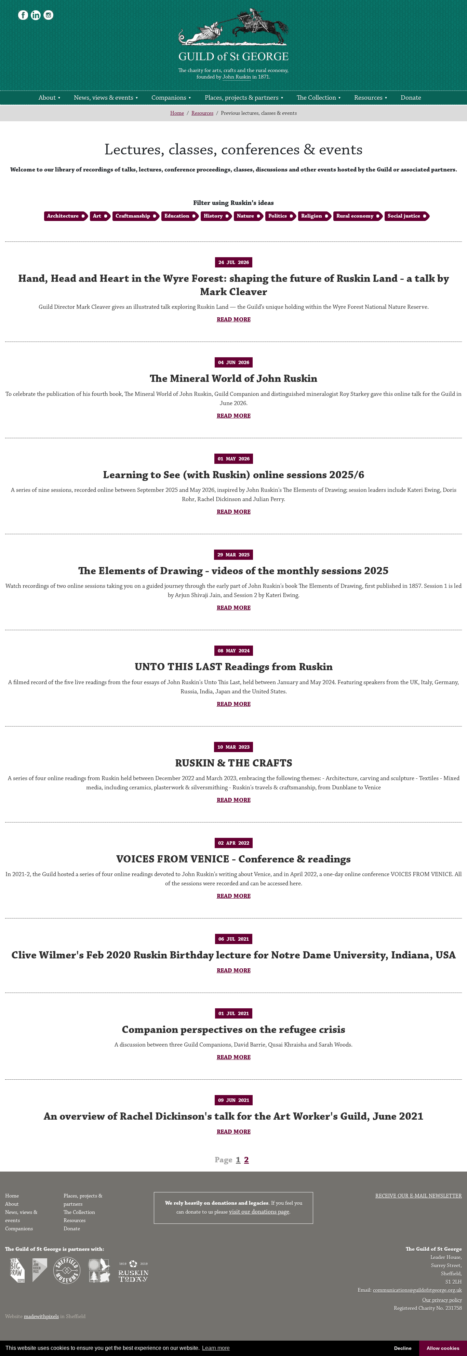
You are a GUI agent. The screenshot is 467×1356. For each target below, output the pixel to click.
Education (176, 216)
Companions (168, 98)
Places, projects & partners (242, 98)
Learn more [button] (216, 1348)
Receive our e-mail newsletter (418, 1196)
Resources (368, 98)
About (47, 98)
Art (97, 216)
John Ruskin (237, 77)
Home (177, 113)
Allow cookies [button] (443, 1348)
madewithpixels (41, 1316)
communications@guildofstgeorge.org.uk (417, 1290)
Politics (277, 216)
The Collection (316, 98)
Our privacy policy (442, 1300)
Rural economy (354, 216)
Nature (245, 216)
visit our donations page (259, 1212)
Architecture (63, 216)
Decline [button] (403, 1348)
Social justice (404, 216)
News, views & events (103, 98)
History (213, 216)
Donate (411, 98)
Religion (311, 216)
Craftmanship (133, 216)
